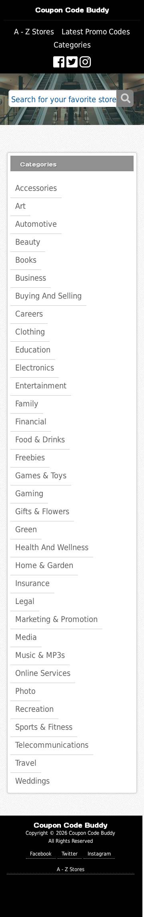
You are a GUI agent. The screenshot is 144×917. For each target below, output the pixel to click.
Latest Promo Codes (96, 31)
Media (26, 637)
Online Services (42, 673)
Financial (30, 421)
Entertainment (40, 385)
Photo (25, 691)
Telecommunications (51, 745)
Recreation (34, 709)
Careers (29, 314)
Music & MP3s (40, 655)
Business (30, 278)
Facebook (41, 854)
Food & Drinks (40, 439)
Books (25, 260)
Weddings (32, 781)
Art (20, 206)
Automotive (36, 224)
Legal (24, 601)
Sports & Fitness (43, 727)
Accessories (36, 188)
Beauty (27, 242)
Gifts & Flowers (42, 511)
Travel (25, 763)
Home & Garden (44, 565)
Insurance (32, 583)
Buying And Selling (48, 296)
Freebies (30, 457)
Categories (72, 45)
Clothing (30, 332)
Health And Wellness (51, 547)
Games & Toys (40, 475)
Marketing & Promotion (56, 619)
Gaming (29, 493)
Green (26, 529)
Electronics (34, 367)
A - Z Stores (34, 31)
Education (32, 350)
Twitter (70, 854)
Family (26, 403)
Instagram (99, 854)
